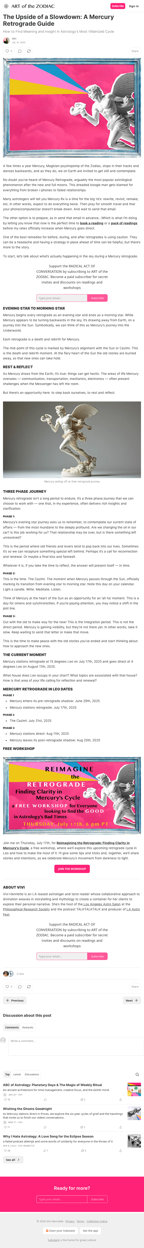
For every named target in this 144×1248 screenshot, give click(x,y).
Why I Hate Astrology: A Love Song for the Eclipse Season (48, 1136)
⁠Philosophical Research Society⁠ (26, 909)
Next (129, 1000)
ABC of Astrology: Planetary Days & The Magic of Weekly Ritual (52, 1085)
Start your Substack (62, 1230)
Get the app (90, 1230)
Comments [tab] (12, 1027)
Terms (80, 1221)
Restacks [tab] (27, 1027)
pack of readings (124, 223)
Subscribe (118, 6)
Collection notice (97, 1221)
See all (10, 1160)
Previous (17, 1000)
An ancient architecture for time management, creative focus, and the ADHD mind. (56, 1090)
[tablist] (19, 1027)
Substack (53, 1240)
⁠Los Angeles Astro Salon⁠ (102, 904)
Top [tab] (7, 1074)
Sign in (134, 6)
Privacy (70, 1221)
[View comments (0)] (20, 51)
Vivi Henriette (26, 1145)
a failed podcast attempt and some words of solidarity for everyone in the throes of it (58, 1141)
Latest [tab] (17, 1074)
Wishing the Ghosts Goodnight (27, 1109)
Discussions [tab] (32, 1074)
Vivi (14, 38)
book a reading (91, 223)
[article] (72, 1092)
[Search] (137, 1074)
